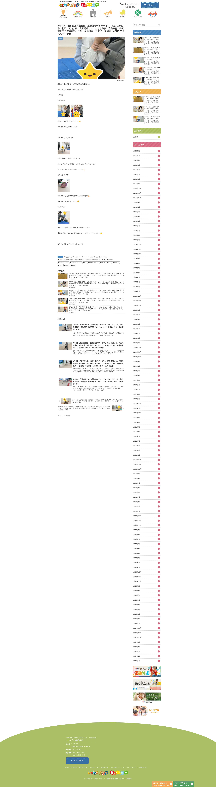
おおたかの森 (69, 257)
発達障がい (116, 262)
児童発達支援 (103, 257)
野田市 (73, 265)
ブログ (97, 767)
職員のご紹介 (104, 767)
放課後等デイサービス (76, 262)
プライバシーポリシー (131, 767)
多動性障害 (110, 259)
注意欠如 (103, 262)
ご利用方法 (91, 767)
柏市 (85, 262)
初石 (105, 259)
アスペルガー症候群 (88, 257)
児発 (97, 257)
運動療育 (67, 265)
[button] (159, 25)
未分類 (61, 257)
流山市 (109, 262)
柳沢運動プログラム (93, 262)
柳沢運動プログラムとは (71, 767)
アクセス (121, 767)
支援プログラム (83, 767)
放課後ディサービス (64, 262)
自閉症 (61, 265)
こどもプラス (78, 257)
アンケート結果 (113, 767)
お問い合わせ (151, 5)
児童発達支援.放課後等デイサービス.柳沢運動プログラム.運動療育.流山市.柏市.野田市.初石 (80, 259)
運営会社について (143, 767)
